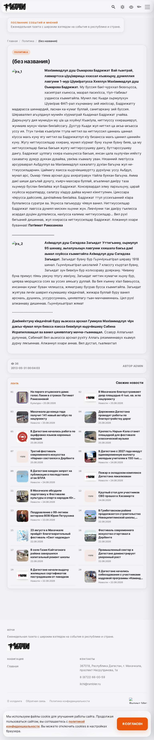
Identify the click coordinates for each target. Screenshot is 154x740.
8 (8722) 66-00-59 (92, 677)
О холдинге (14, 701)
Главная (12, 41)
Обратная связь (36, 701)
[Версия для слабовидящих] (131, 7)
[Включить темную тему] (122, 7)
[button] (147, 7)
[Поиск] (113, 7)
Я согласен (132, 724)
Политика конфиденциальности (70, 701)
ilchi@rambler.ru (90, 684)
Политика (28, 41)
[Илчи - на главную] (19, 7)
